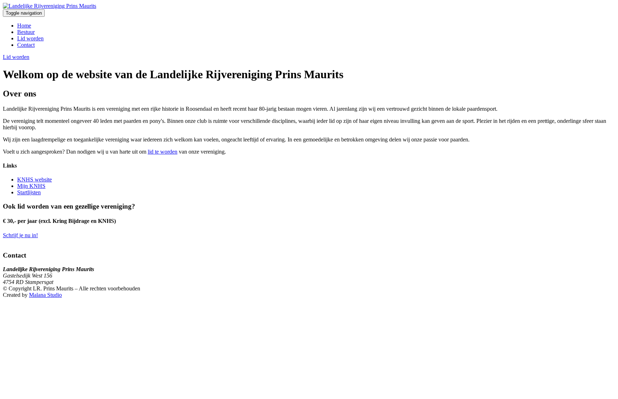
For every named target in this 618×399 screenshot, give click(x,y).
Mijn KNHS (31, 186)
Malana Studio (45, 295)
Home (24, 26)
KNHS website (34, 179)
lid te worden (162, 152)
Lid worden (30, 38)
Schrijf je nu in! (20, 235)
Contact (26, 45)
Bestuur (26, 32)
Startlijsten (29, 192)
